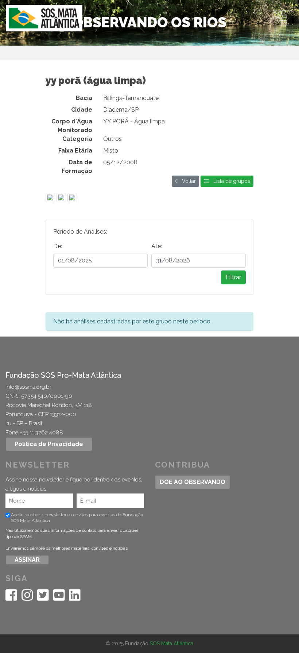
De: (57, 246)
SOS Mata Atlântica (171, 643)
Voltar (187, 181)
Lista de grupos (229, 181)
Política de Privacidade (49, 444)
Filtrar (233, 277)
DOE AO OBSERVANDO (192, 482)
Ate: (156, 246)
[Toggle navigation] (283, 18)
